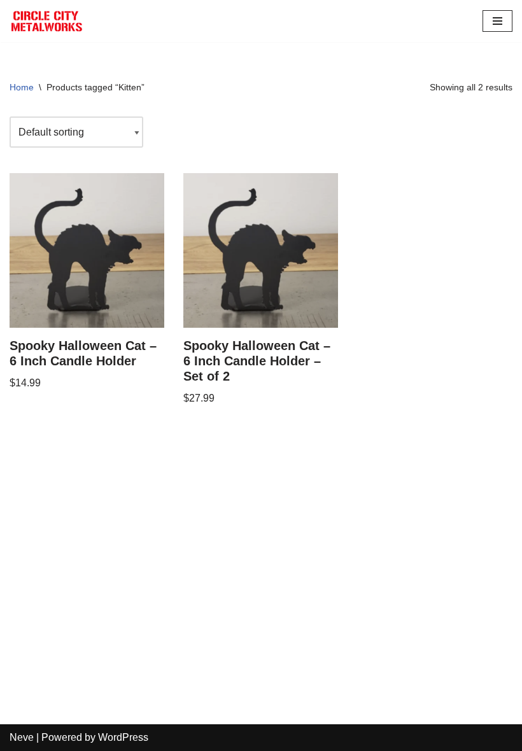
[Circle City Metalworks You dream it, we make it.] (48, 21)
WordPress (123, 737)
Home (22, 87)
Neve (22, 737)
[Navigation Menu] (497, 21)
